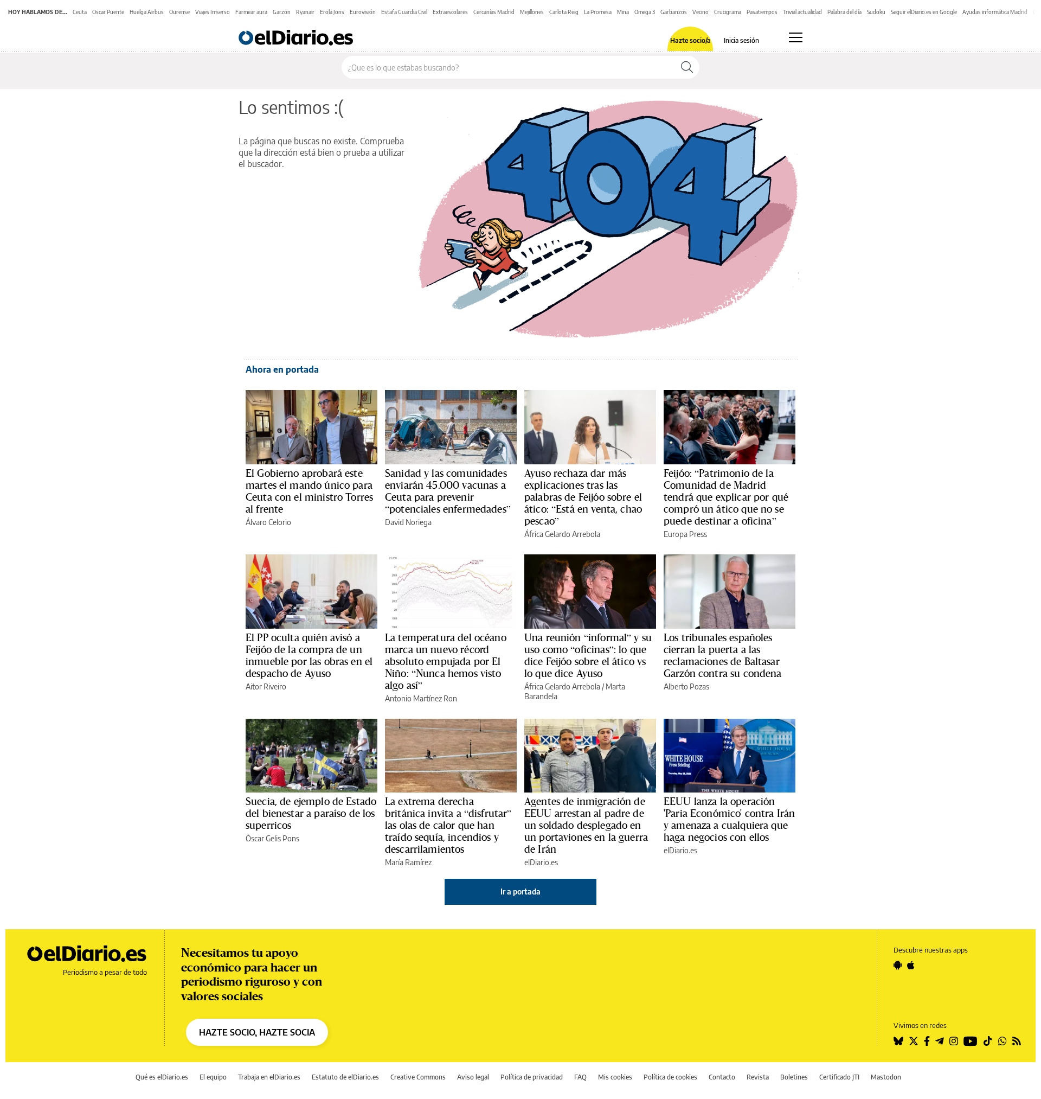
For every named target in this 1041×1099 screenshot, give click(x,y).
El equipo (213, 1077)
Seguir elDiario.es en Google (924, 12)
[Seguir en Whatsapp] (1002, 1041)
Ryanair (305, 12)
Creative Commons (418, 1077)
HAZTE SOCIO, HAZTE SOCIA (257, 1032)
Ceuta (80, 12)
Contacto (722, 1077)
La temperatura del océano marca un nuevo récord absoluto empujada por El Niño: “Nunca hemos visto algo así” (445, 661)
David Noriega (408, 522)
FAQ (580, 1077)
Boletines (794, 1077)
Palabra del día (844, 12)
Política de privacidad (531, 1077)
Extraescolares (450, 12)
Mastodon (886, 1077)
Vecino (700, 12)
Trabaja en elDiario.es (269, 1077)
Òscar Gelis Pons (272, 838)
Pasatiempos (762, 12)
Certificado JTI (839, 1077)
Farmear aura (251, 12)
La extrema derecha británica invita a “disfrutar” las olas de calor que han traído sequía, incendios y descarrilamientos (448, 825)
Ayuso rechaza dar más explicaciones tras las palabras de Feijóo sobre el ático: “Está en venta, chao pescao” (583, 497)
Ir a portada (520, 891)
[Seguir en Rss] (1016, 1041)
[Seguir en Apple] (911, 965)
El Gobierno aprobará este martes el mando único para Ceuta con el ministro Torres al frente (309, 491)
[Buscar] (686, 67)
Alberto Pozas (686, 686)
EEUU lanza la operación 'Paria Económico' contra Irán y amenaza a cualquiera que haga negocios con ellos (729, 819)
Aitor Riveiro (266, 686)
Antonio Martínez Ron (421, 698)
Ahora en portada (282, 369)
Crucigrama (727, 12)
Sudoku (876, 12)
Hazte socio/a (690, 40)
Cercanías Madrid (494, 12)
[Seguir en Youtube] (970, 1041)
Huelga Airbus (147, 12)
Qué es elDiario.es (162, 1077)
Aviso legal (473, 1077)
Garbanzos (673, 12)
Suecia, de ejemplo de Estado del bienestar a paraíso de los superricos (311, 813)
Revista (758, 1077)
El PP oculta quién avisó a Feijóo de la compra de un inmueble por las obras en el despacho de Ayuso (309, 655)
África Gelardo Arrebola (562, 534)
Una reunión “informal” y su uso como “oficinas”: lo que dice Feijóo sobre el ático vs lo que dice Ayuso (588, 655)
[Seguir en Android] (898, 965)
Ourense (179, 12)
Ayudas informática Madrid (994, 12)
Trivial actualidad (802, 12)
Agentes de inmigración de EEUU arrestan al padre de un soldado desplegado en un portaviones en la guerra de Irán (586, 825)
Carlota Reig (564, 12)
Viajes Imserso (212, 12)
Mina (623, 12)
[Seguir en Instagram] (953, 1041)
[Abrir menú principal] (795, 37)
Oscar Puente (108, 12)
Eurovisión (363, 12)
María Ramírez (408, 862)
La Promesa (598, 12)
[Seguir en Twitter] (913, 1041)
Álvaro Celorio (268, 522)
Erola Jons (332, 12)
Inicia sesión (741, 40)
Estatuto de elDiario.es (345, 1077)
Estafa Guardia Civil (404, 12)
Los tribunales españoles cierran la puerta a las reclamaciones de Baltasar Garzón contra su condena (723, 655)
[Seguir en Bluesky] (898, 1041)
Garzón (282, 12)
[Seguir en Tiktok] (988, 1041)
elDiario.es (541, 862)
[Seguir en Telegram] (939, 1041)
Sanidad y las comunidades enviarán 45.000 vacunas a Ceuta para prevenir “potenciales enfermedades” (448, 491)
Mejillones (532, 12)
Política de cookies (670, 1077)
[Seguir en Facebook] (927, 1041)
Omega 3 (644, 12)
